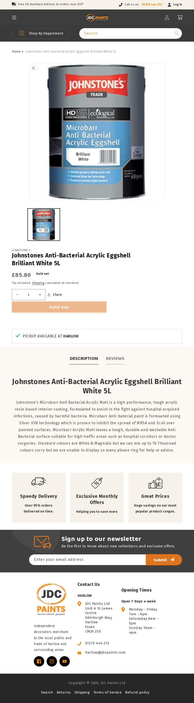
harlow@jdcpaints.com (105, 652)
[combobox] (130, 33)
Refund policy (137, 692)
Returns (64, 692)
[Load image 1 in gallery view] (44, 224)
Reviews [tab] (115, 358)
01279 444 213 (152, 4)
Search (47, 692)
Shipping (38, 283)
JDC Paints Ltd (113, 683)
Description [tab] (84, 358)
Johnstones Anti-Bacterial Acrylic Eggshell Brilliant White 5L (71, 51)
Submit (160, 560)
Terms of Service (107, 692)
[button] (14, 17)
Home (16, 51)
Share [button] (57, 295)
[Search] (177, 33)
